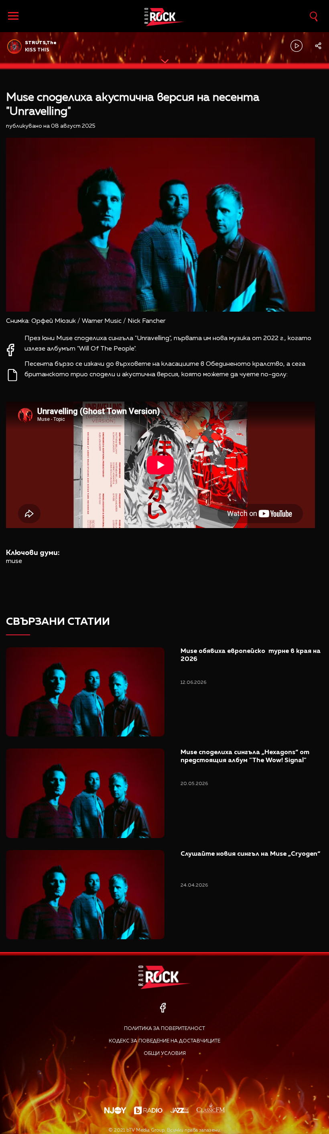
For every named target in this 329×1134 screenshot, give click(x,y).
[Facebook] (163, 1008)
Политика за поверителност (164, 1028)
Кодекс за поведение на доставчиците (164, 1041)
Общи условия (165, 1053)
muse (14, 561)
